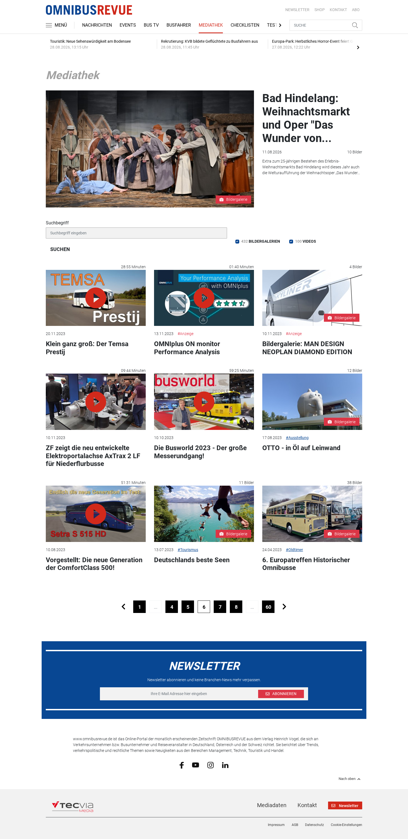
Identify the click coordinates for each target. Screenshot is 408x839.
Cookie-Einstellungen (346, 825)
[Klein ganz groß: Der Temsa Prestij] (96, 298)
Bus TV (151, 25)
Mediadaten (271, 805)
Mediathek (211, 25)
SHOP (319, 9)
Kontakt (307, 805)
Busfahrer (179, 25)
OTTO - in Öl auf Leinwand (301, 448)
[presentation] (358, 47)
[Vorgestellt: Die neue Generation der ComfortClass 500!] (96, 514)
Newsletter (297, 9)
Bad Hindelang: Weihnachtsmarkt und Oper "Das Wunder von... (306, 118)
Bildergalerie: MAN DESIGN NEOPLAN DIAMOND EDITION (307, 348)
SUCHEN (60, 249)
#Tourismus (188, 549)
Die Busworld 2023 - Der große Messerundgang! (200, 452)
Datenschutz (314, 825)
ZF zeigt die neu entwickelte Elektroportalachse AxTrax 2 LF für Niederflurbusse (93, 456)
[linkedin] (225, 764)
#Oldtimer (294, 549)
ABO (356, 9)
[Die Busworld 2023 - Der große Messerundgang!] (204, 402)
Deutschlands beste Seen (192, 560)
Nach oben (347, 779)
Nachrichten (97, 25)
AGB (295, 825)
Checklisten (245, 25)
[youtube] (195, 764)
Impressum (276, 825)
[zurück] (123, 606)
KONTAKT (338, 9)
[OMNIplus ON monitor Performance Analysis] (204, 298)
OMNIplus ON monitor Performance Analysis (187, 348)
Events (128, 25)
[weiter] (284, 606)
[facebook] (182, 765)
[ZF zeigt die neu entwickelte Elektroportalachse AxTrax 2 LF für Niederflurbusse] (96, 402)
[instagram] (210, 764)
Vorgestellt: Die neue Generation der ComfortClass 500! (94, 564)
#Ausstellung (297, 437)
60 (268, 607)
